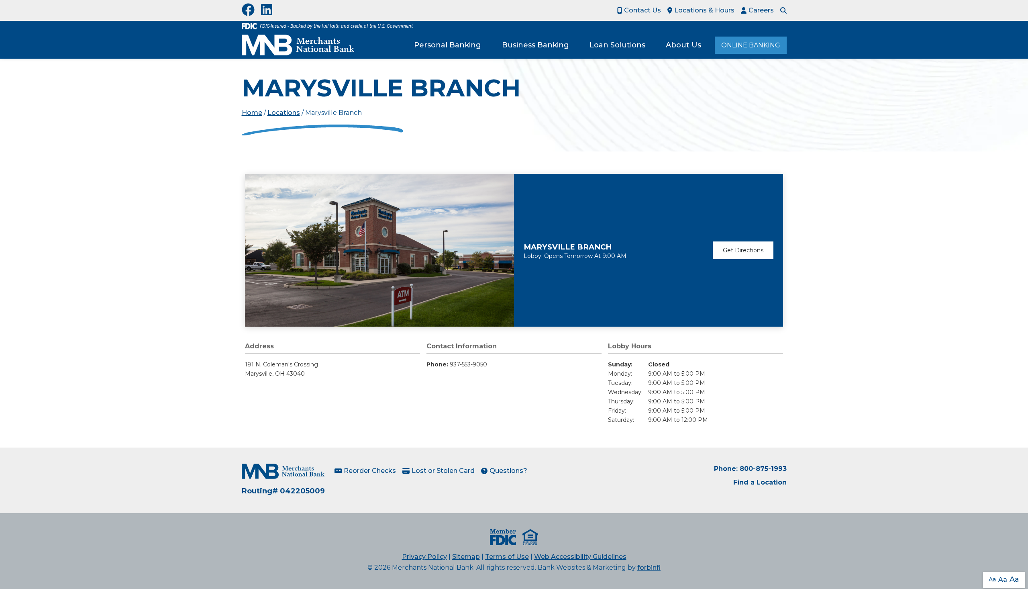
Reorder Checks (370, 470)
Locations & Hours (704, 10)
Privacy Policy (424, 556)
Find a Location (760, 482)
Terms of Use (507, 556)
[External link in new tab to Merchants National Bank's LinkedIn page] (268, 10)
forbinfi (649, 567)
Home (252, 113)
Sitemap (466, 556)
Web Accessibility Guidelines (580, 556)
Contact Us (642, 10)
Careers (761, 10)
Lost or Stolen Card (443, 470)
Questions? (508, 470)
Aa (992, 579)
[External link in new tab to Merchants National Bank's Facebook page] (250, 10)
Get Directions (743, 250)
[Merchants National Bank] (298, 45)
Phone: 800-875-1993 (750, 468)
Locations (283, 113)
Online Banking (750, 45)
